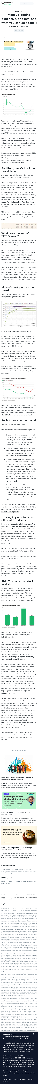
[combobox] (27, 3)
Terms (27, 891)
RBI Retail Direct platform (10, 512)
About (3, 891)
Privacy (3, 894)
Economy (19, 11)
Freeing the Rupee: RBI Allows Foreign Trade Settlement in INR (16, 849)
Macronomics (19, 30)
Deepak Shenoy (14, 26)
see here (11, 531)
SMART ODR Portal (6, 899)
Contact (16, 894)
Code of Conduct (30, 894)
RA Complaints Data (31, 897)
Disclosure (4, 897)
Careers (16, 891)
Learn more (29, 871)
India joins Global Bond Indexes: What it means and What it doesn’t (17, 779)
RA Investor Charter (19, 897)
